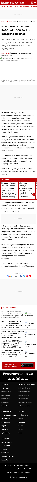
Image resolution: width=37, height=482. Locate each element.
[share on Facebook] (9, 378)
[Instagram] (27, 276)
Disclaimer (7, 469)
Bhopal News (5, 399)
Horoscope (5, 422)
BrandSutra (6, 411)
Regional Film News (25, 402)
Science (4, 429)
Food (20, 433)
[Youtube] (30, 276)
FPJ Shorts (24, 7)
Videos (4, 449)
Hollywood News (24, 392)
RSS (22, 473)
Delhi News (5, 402)
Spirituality (5, 433)
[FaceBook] (21, 276)
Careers (27, 465)
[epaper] (32, 2)
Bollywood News (24, 388)
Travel (20, 429)
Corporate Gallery (8, 415)
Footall (20, 419)
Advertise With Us (13, 473)
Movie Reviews (23, 395)
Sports (21, 411)
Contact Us (28, 469)
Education (5, 406)
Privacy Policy (17, 469)
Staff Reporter (5, 53)
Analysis (4, 384)
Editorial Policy (18, 465)
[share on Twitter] (13, 378)
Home (3, 7)
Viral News (5, 453)
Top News (5, 439)
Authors (27, 473)
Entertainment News (26, 384)
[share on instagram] (22, 378)
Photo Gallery (6, 442)
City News (5, 388)
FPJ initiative (6, 419)
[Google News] (12, 276)
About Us (8, 465)
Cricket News (23, 415)
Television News (24, 406)
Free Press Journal (12, 3)
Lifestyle (21, 422)
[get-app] (35, 2)
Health (20, 426)
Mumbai (9, 22)
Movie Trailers (23, 399)
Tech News (5, 446)
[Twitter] (24, 276)
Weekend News (7, 456)
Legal (3, 426)
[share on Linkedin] (18, 378)
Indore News (5, 395)
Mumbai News (12, 7)
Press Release (6, 460)
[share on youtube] (26, 378)
